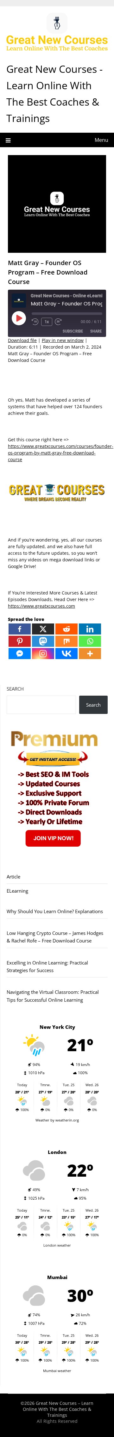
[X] (43, 628)
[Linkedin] (90, 628)
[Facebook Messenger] (20, 653)
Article (13, 876)
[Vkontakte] (66, 653)
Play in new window (63, 340)
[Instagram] (43, 653)
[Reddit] (66, 628)
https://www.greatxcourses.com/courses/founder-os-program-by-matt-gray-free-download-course (60, 452)
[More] (90, 653)
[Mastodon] (43, 641)
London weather (57, 1245)
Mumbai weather (57, 1370)
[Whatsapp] (90, 641)
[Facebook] (20, 628)
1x (47, 322)
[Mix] (66, 641)
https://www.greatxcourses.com (41, 606)
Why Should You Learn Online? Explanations (55, 911)
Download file (22, 340)
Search (15, 689)
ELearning (17, 891)
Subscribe (73, 331)
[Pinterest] (20, 641)
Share (96, 331)
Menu (101, 139)
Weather (42, 1120)
